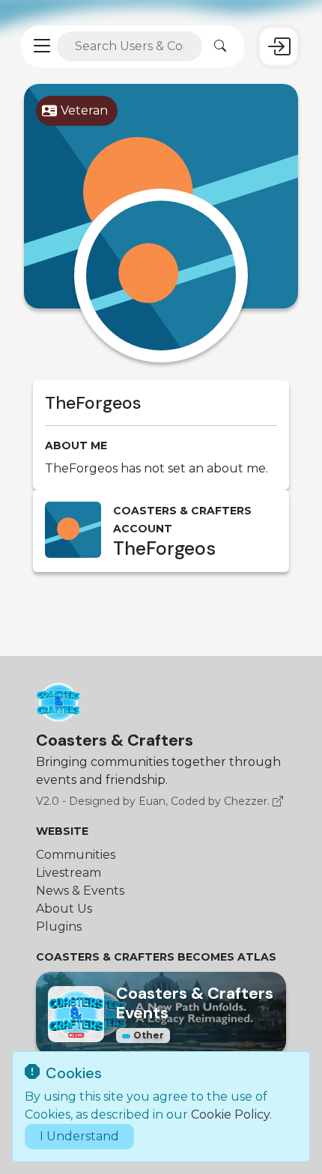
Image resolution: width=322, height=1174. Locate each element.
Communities (75, 855)
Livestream (68, 873)
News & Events (80, 890)
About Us (64, 908)
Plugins (59, 926)
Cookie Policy (230, 1114)
